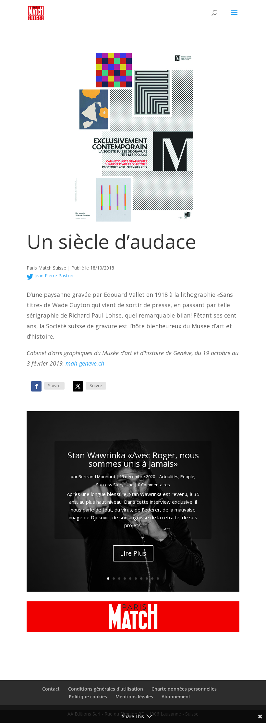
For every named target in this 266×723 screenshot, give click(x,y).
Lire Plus (133, 553)
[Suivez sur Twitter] (78, 386)
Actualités (168, 476)
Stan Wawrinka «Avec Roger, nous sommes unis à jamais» (133, 459)
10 (158, 578)
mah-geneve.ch (85, 363)
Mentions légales (134, 696)
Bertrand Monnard (97, 476)
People (187, 476)
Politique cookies (88, 696)
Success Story (110, 485)
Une (130, 485)
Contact (51, 689)
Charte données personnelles (184, 689)
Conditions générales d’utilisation (105, 689)
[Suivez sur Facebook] (36, 386)
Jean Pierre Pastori (53, 275)
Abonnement (176, 696)
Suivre (54, 385)
